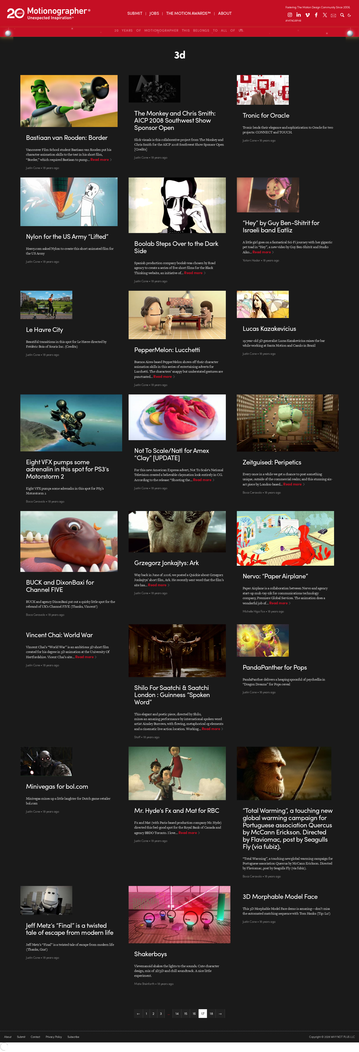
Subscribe (73, 1036)
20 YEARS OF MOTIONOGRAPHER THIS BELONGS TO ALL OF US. (179, 30)
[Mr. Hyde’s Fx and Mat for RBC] (180, 773)
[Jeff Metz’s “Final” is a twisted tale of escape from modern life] (71, 900)
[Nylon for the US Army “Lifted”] (71, 201)
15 (185, 1013)
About (7, 1036)
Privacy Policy (54, 1036)
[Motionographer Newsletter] (333, 14)
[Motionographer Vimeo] (307, 14)
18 (211, 1013)
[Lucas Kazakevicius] (288, 304)
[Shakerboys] (180, 914)
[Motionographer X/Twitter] (324, 14)
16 (194, 1013)
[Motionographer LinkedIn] (298, 14)
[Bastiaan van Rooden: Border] (71, 101)
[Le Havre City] (71, 305)
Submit (21, 1036)
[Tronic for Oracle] (288, 90)
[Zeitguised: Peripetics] (288, 423)
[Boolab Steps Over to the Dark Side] (180, 205)
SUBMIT (134, 13)
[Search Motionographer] (342, 14)
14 (177, 1013)
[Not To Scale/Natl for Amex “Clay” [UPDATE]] (180, 417)
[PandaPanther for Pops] (288, 640)
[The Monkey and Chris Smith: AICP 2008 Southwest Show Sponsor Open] (180, 89)
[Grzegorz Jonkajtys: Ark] (180, 531)
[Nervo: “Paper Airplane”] (288, 538)
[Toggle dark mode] (349, 14)
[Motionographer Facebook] (316, 14)
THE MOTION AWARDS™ (188, 13)
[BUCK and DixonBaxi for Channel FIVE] (71, 541)
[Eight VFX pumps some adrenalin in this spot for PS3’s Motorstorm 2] (71, 422)
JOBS (154, 13)
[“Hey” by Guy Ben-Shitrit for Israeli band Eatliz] (288, 194)
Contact (35, 1036)
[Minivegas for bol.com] (71, 761)
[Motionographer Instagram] (290, 14)
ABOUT (224, 13)
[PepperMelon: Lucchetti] (180, 315)
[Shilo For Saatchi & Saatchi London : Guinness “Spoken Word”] (180, 650)
